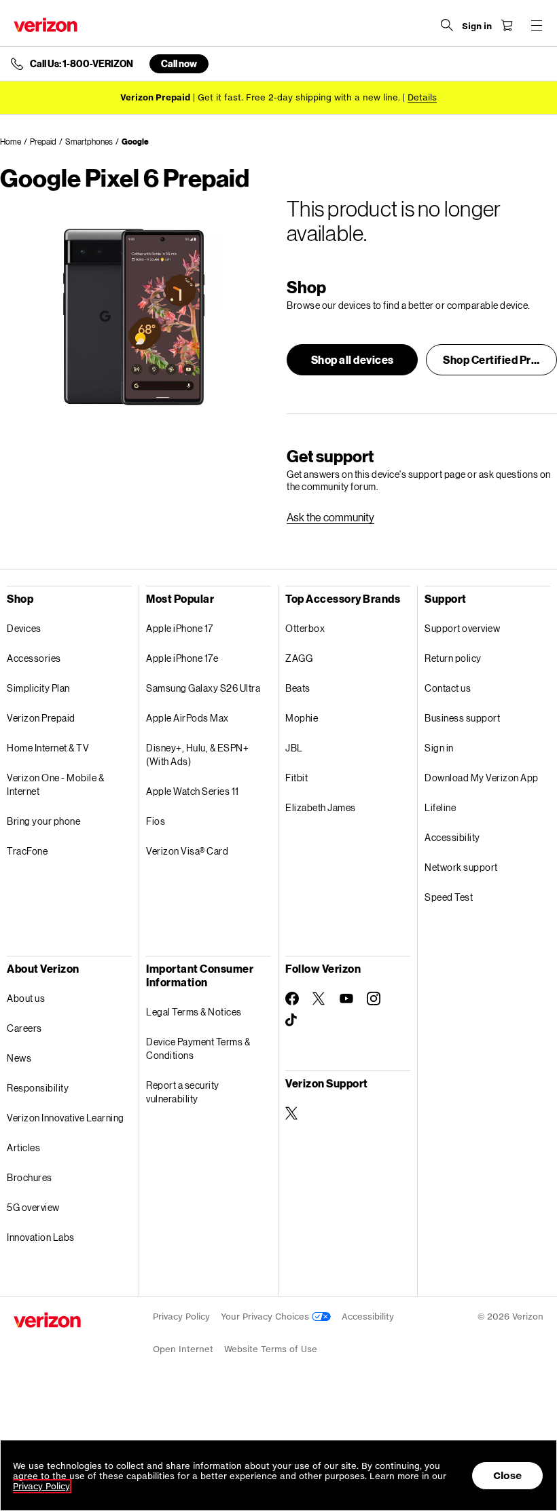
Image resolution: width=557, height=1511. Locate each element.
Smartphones (89, 141)
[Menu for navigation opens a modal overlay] (537, 25)
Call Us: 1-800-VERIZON (81, 64)
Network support (461, 867)
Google (135, 141)
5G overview (33, 1207)
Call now (179, 63)
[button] (352, 359)
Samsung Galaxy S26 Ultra (203, 688)
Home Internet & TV (48, 747)
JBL (294, 747)
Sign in (439, 747)
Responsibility (38, 1088)
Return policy (453, 658)
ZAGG (298, 658)
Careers (24, 1028)
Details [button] (422, 97)
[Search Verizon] (447, 25)
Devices (24, 628)
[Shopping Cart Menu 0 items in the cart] (507, 25)
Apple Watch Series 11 (192, 791)
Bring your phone (43, 821)
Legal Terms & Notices (194, 1012)
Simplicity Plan (38, 688)
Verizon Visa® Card (187, 851)
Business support (462, 718)
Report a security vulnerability (182, 1091)
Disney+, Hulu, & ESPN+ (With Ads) (197, 754)
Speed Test (449, 897)
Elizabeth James (320, 807)
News (19, 1058)
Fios (155, 821)
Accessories (34, 658)
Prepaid (43, 141)
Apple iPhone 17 (179, 628)
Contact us (448, 688)
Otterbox (305, 628)
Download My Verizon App (482, 777)
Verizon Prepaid (41, 718)
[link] (330, 517)
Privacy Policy (181, 1316)
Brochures (29, 1177)
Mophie (301, 718)
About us (26, 998)
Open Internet (183, 1349)
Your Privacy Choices (266, 1316)
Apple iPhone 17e (182, 658)
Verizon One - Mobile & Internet (55, 784)
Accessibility (452, 837)
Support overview (462, 628)
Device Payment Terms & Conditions (198, 1048)
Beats (297, 688)
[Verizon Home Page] (45, 25)
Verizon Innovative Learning (65, 1117)
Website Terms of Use (270, 1349)
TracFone (27, 851)
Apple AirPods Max (187, 718)
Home (10, 141)
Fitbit (296, 777)
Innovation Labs (41, 1237)
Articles (23, 1147)
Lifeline (440, 807)
